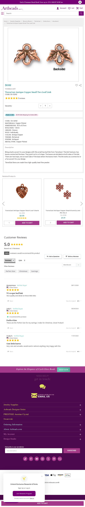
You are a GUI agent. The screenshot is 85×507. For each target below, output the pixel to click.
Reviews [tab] (8, 260)
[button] (78, 301)
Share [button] (11, 301)
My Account (9, 434)
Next (81, 203)
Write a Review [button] (73, 256)
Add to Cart (27, 223)
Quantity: (8, 106)
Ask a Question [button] (54, 256)
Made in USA (10, 115)
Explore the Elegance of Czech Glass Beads (35, 369)
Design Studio (10, 438)
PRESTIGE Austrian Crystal (16, 414)
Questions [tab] (22, 261)
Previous (3, 203)
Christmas (23, 271)
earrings (34, 271)
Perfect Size (10, 271)
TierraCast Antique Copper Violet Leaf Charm (22, 210)
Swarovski (8, 418)
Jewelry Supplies (11, 404)
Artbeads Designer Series (14, 409)
